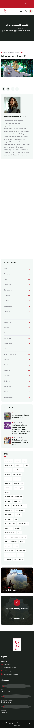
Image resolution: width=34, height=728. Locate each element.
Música (6, 349)
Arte (5, 268)
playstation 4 (23, 523)
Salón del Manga (11, 541)
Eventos (6, 327)
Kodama (7, 501)
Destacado (7, 317)
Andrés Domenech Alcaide (11, 52)
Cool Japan (19, 28)
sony (16, 546)
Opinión (6, 365)
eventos (8, 479)
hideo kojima (19, 488)
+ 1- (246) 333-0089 (17, 619)
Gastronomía (8, 333)
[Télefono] (16, 686)
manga (7, 505)
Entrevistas (7, 322)
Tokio (21, 555)
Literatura (7, 338)
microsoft (8, 514)
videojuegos (18, 559)
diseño (7, 474)
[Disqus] (17, 185)
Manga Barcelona (19, 505)
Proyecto (7, 370)
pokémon (8, 528)
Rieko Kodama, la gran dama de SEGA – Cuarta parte (20, 442)
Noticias (6, 360)
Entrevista (17, 474)
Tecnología (7, 386)
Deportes (7, 311)
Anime (17, 461)
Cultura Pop (8, 306)
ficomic (17, 479)
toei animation (10, 555)
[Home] (4, 11)
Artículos (7, 274)
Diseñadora (18, 470)
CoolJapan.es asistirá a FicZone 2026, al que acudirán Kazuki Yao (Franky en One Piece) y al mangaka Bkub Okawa (21, 429)
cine (26, 465)
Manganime (8, 343)
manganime (9, 510)
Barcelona (9, 465)
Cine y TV (7, 279)
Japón (7, 492)
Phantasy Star (10, 523)
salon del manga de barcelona (15, 537)
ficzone (8, 483)
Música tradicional (10, 354)
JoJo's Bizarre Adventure (13, 496)
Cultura (6, 301)
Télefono (4, 690)
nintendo (8, 519)
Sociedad (7, 381)
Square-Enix (9, 550)
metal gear (20, 510)
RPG (19, 532)
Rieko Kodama (9, 532)
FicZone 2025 (18, 483)
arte (24, 461)
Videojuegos (8, 397)
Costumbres (8, 290)
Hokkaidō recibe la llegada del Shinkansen (16, 30)
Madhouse (17, 501)
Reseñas (7, 376)
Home (3, 28)
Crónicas (7, 295)
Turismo (6, 392)
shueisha (8, 546)
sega (21, 541)
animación (8, 461)
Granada (8, 488)
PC (16, 519)
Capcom (18, 465)
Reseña (17, 528)
